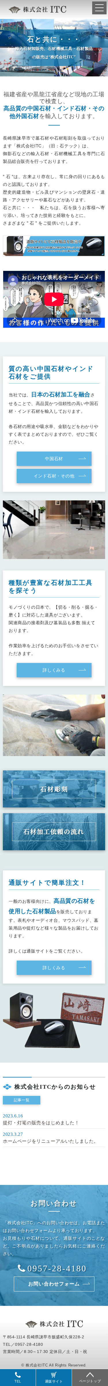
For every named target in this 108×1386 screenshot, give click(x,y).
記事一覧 (22, 1100)
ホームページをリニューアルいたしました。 (50, 1141)
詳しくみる (54, 670)
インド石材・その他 (54, 476)
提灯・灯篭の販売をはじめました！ (41, 1122)
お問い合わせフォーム (54, 1284)
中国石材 (54, 458)
